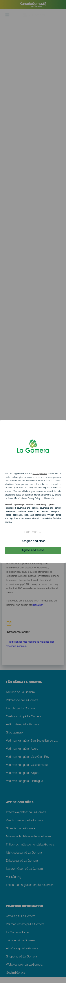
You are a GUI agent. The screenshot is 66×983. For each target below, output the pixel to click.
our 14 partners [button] (40, 474)
